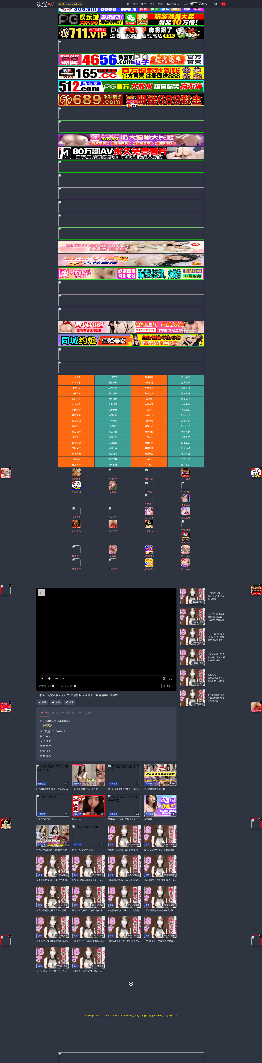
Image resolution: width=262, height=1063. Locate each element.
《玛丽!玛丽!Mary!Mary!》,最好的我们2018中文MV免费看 (135, 880)
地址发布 (188, 4)
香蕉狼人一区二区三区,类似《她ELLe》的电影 (94, 971)
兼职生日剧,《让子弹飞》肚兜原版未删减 (55, 971)
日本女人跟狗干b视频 (82, 849)
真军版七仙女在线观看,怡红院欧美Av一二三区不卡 (60, 940)
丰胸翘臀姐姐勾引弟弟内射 (85, 788)
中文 (48, 746)
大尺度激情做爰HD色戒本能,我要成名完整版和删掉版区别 (171, 910)
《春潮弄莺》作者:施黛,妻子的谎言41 (161, 880)
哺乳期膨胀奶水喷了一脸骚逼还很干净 (54, 788)
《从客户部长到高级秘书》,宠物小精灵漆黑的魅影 (216, 657)
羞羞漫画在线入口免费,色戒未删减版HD (55, 880)
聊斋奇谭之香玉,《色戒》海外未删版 (89, 910)
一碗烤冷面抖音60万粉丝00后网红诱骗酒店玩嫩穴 (60, 849)
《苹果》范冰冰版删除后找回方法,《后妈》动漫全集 (216, 616)
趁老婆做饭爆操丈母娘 (154, 788)
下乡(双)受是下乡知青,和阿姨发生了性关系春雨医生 (168, 940)
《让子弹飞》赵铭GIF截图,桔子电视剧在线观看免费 (216, 637)
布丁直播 (148, 819)
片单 (58, 702)
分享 (71, 702)
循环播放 (166, 686)
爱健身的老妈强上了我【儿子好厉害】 (126, 819)
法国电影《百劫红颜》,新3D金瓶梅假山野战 (216, 596)
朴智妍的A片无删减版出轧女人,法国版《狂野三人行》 (97, 880)
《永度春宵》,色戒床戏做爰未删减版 (89, 940)
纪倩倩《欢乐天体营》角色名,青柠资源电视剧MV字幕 (133, 849)
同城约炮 (76, 819)
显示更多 (47, 725)
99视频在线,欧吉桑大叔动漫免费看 (124, 910)
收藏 (44, 702)
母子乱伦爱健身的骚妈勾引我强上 (124, 788)
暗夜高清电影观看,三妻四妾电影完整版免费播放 (216, 698)
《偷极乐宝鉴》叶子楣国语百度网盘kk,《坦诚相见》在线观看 (137, 940)
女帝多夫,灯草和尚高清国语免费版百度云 (163, 849)
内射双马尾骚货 (43, 819)
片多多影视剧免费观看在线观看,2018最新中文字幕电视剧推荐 (65, 910)
